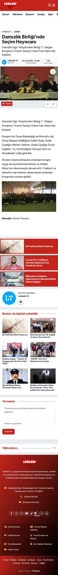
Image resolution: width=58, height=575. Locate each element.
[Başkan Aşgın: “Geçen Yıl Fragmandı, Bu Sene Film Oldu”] (15, 349)
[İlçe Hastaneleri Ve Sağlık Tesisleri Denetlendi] (43, 325)
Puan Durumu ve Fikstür (39, 537)
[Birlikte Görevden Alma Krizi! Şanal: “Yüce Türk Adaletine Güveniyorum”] (43, 376)
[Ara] (49, 5)
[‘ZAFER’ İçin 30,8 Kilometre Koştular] (43, 349)
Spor (50, 14)
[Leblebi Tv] (9, 298)
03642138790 (31, 497)
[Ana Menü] (53, 5)
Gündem (17, 14)
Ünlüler (13, 560)
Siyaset (29, 14)
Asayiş (41, 14)
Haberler (6, 32)
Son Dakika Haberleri (42, 544)
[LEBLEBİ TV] (10, 5)
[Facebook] (11, 513)
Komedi (16, 563)
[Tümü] (54, 448)
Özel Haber (48, 560)
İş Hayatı (31, 560)
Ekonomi (25, 563)
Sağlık (42, 563)
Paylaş (8, 104)
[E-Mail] (20, 302)
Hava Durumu (14, 527)
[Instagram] (21, 513)
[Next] (36, 513)
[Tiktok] (31, 513)
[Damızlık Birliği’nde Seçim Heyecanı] (29, 83)
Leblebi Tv (23, 296)
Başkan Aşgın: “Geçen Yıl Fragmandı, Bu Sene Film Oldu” (14, 361)
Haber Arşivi (13, 549)
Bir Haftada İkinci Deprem (14, 335)
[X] (16, 513)
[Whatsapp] (41, 513)
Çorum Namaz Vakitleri (38, 528)
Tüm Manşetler (14, 544)
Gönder (8, 431)
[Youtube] (26, 513)
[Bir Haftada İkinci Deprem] (15, 325)
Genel (5, 14)
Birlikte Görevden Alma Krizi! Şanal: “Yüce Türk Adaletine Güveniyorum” (42, 387)
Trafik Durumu (13, 535)
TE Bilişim (36, 571)
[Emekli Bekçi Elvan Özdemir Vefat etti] (15, 376)
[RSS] (46, 513)
